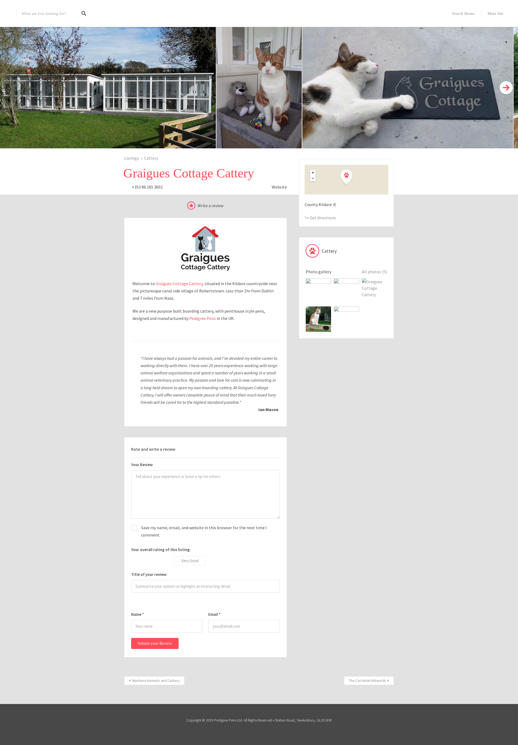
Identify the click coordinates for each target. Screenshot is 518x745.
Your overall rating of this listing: (161, 549)
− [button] (313, 178)
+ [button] (313, 172)
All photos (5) (374, 271)
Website (279, 187)
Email (214, 614)
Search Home (463, 13)
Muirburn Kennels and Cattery (156, 680)
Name (137, 614)
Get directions (323, 217)
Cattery (151, 158)
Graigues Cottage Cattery (179, 283)
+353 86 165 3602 (147, 187)
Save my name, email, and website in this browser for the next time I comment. (204, 531)
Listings (131, 158)
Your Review (142, 464)
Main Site (495, 13)
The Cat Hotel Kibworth (367, 680)
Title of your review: (149, 574)
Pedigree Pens (202, 318)
